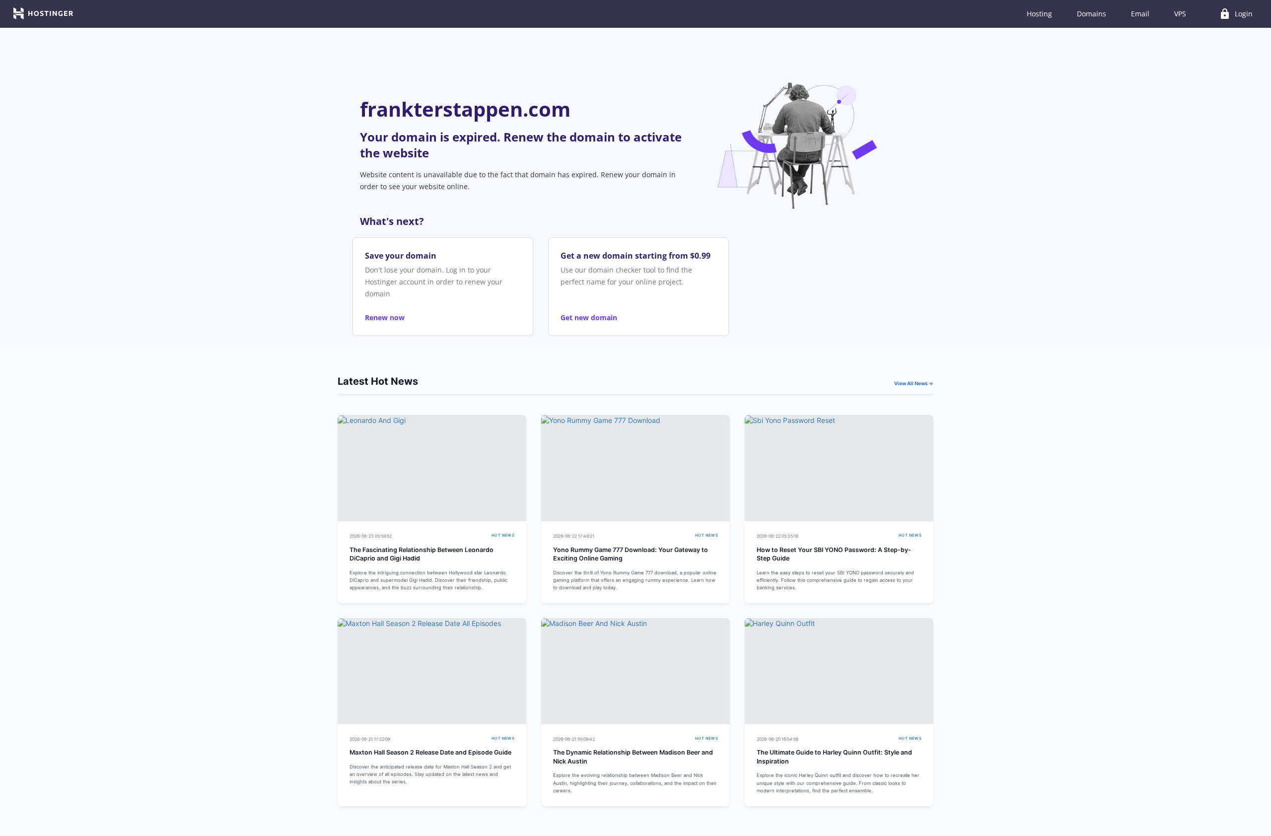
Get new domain (589, 317)
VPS (1180, 13)
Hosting (1039, 13)
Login (1236, 14)
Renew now (385, 317)
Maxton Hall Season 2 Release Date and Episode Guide (430, 752)
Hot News (503, 535)
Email (1140, 13)
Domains (1091, 13)
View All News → (913, 383)
